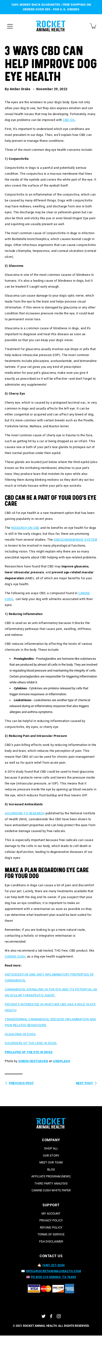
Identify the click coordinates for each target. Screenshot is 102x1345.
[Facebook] (51, 1316)
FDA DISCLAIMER (51, 1241)
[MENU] (10, 26)
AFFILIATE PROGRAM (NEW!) (51, 1176)
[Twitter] (44, 1316)
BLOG (51, 1169)
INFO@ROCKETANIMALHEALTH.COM (53, 1271)
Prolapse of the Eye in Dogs (29, 1052)
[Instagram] (59, 1316)
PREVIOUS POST (21, 1083)
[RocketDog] (51, 26)
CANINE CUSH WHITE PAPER (51, 1190)
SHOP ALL (51, 1148)
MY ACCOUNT (51, 1213)
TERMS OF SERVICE (51, 1234)
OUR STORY (51, 1155)
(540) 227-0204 (53, 1265)
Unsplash (61, 1061)
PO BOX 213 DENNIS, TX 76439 (53, 1277)
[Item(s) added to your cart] (93, 26)
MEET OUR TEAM (51, 1162)
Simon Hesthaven (33, 1061)
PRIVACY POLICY (51, 1220)
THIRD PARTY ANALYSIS (51, 1183)
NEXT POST (84, 1083)
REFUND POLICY (51, 1227)
